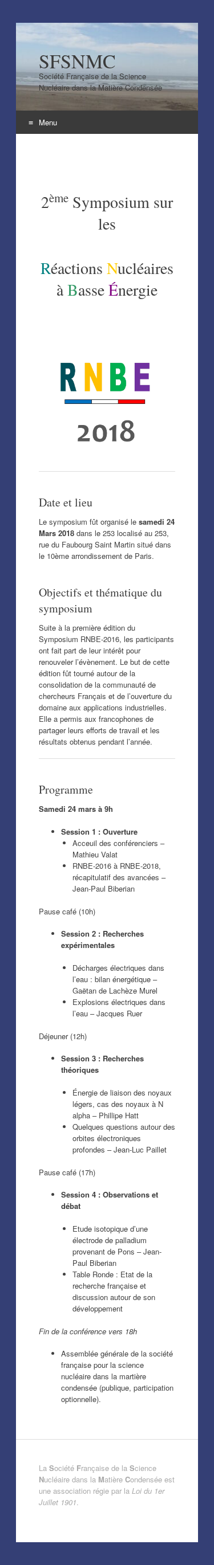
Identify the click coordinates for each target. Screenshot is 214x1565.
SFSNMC (77, 61)
